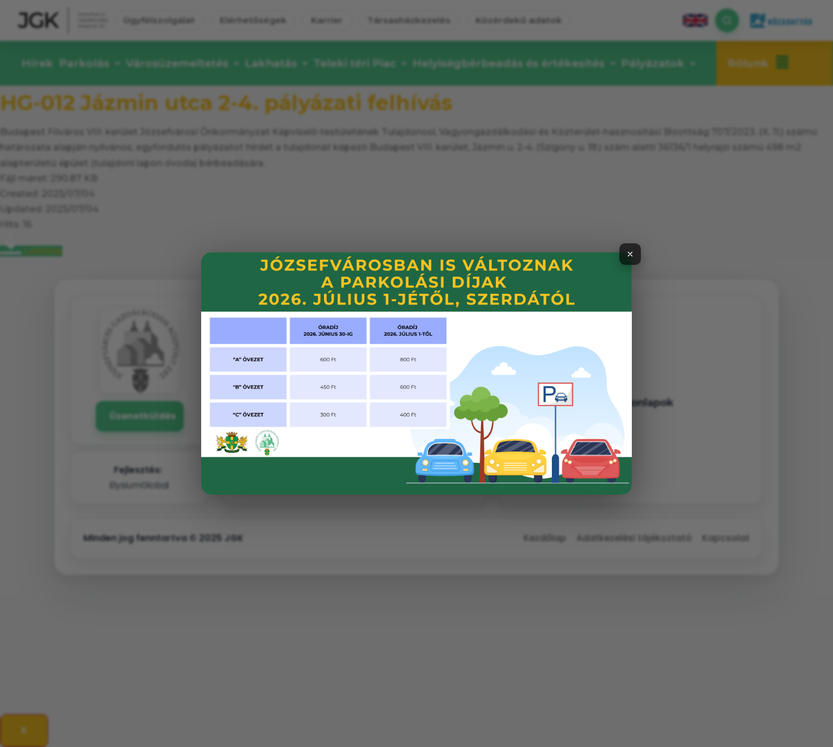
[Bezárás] (630, 254)
